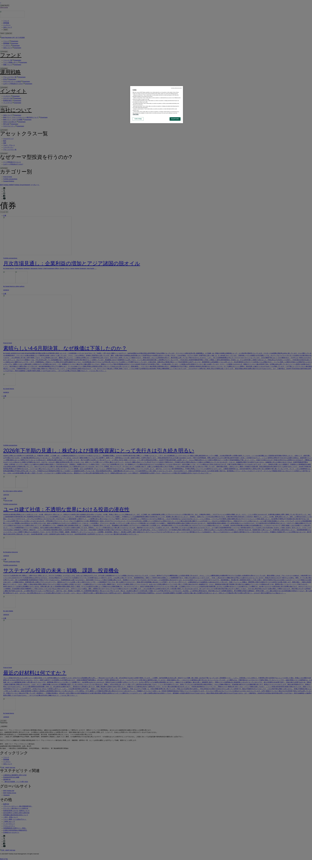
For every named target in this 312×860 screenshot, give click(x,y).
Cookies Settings (138, 118)
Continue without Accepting (176, 87)
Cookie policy (135, 114)
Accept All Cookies (175, 118)
